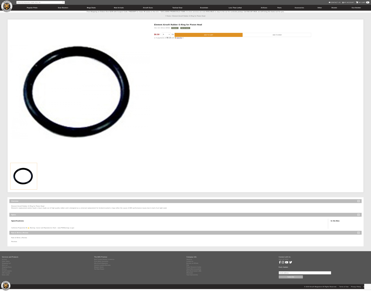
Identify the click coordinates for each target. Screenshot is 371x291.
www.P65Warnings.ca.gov (66, 228)
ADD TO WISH (277, 35)
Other (320, 8)
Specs (13, 215)
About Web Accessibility (193, 269)
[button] (257, 38)
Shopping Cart (6, 263)
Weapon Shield (99, 267)
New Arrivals (119, 8)
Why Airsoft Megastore (101, 263)
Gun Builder (356, 8)
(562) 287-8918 (283, 259)
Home (169, 16)
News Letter (5, 275)
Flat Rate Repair (99, 269)
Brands (334, 8)
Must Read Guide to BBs (193, 271)
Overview (14, 201)
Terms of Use (344, 286)
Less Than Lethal (235, 8)
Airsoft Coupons (7, 271)
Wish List (5, 265)
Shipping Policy (7, 267)
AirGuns (264, 8)
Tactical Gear (177, 8)
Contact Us (189, 261)
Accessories (299, 8)
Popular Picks (32, 8)
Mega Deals (91, 8)
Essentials (204, 8)
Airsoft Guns (148, 8)
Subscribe (283, 269)
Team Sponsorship (192, 275)
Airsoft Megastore (7, 6)
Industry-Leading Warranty (102, 265)
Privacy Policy (356, 286)
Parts (279, 8)
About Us (189, 259)
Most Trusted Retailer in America (104, 259)
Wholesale (189, 273)
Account (4, 259)
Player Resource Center (193, 267)
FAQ (187, 265)
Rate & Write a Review (19, 232)
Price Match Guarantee (101, 261)
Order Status (6, 261)
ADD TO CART (208, 35)
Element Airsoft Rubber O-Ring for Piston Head (188, 16)
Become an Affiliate (192, 263)
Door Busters (63, 8)
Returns (4, 269)
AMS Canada (6, 273)
